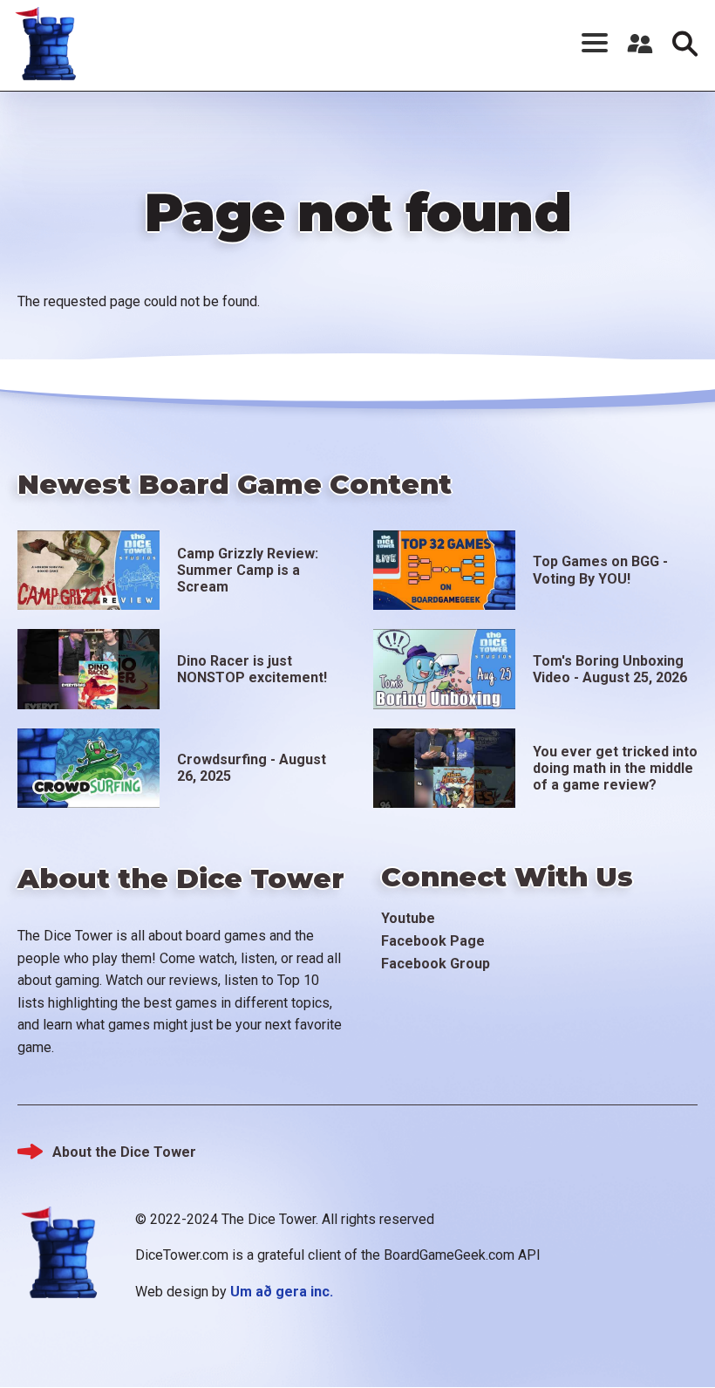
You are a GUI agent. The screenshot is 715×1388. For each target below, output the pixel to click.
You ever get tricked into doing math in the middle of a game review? (615, 768)
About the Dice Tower (124, 1152)
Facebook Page (433, 941)
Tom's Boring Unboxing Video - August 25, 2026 (610, 669)
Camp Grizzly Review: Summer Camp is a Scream (247, 570)
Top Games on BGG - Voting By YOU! (600, 569)
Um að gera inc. (281, 1291)
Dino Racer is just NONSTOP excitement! (252, 669)
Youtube (408, 918)
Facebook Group (435, 963)
